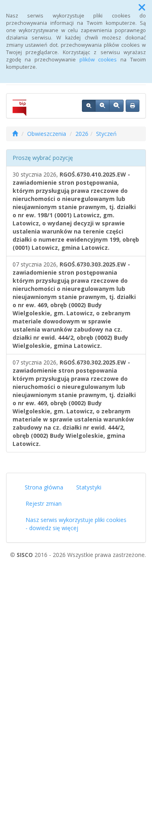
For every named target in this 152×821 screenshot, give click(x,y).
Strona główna (44, 487)
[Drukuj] (132, 106)
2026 (81, 134)
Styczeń (106, 134)
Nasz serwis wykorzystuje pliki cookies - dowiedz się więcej (76, 524)
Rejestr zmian (44, 503)
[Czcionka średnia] (102, 106)
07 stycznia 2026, (74, 304)
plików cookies (98, 59)
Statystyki (88, 487)
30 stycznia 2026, (76, 210)
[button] (142, 7)
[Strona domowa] (15, 134)
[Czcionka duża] (116, 106)
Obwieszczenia (46, 134)
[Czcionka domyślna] (89, 106)
